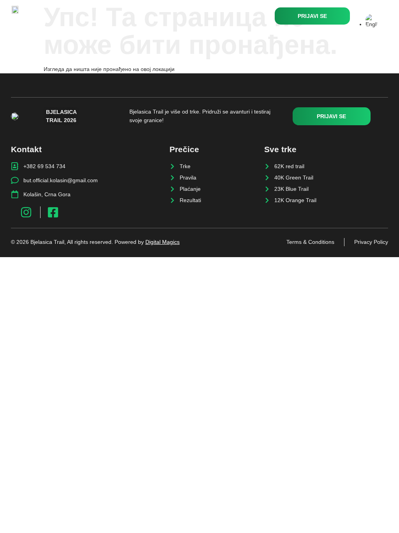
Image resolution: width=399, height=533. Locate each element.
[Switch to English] (371, 24)
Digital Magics (162, 242)
